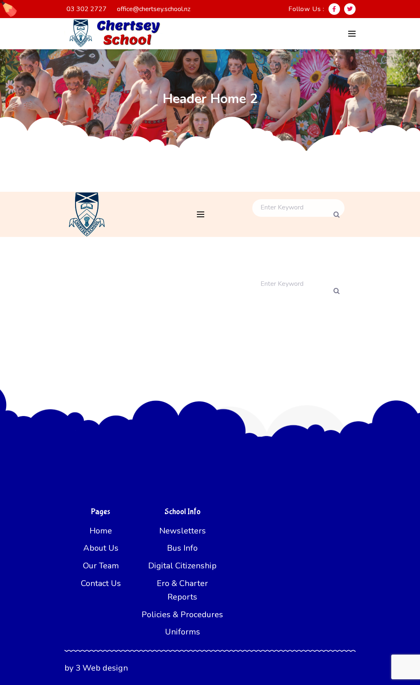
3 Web (87, 668)
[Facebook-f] (334, 9)
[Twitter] (350, 9)
